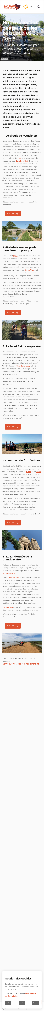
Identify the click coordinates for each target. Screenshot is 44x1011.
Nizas (28, 472)
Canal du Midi (22, 161)
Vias (19, 158)
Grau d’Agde (30, 270)
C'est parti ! (11, 214)
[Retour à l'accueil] (12, 6)
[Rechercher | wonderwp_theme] (38, 7)
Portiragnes (7, 607)
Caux (38, 472)
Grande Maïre (8, 573)
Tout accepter (35, 1003)
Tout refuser (8, 1003)
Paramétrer (22, 1003)
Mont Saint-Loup (23, 366)
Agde (15, 256)
